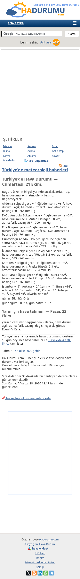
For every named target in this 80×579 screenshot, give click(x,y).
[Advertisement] (40, 91)
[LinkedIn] (40, 573)
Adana (31, 151)
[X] (28, 573)
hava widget (40, 548)
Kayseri (56, 155)
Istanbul (7, 146)
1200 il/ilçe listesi (38, 160)
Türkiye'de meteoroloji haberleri (35, 170)
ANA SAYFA (16, 23)
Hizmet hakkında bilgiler (40, 562)
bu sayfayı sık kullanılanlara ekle (28, 398)
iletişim (40, 558)
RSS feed (40, 553)
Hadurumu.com (49, 539)
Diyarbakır (9, 160)
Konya (6, 155)
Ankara (31, 146)
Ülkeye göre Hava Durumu (40, 544)
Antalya (31, 155)
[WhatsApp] (45, 573)
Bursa (6, 151)
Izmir (55, 146)
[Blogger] (34, 573)
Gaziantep (58, 151)
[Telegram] (51, 573)
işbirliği (40, 567)
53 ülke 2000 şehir (27, 351)
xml (65, 166)
